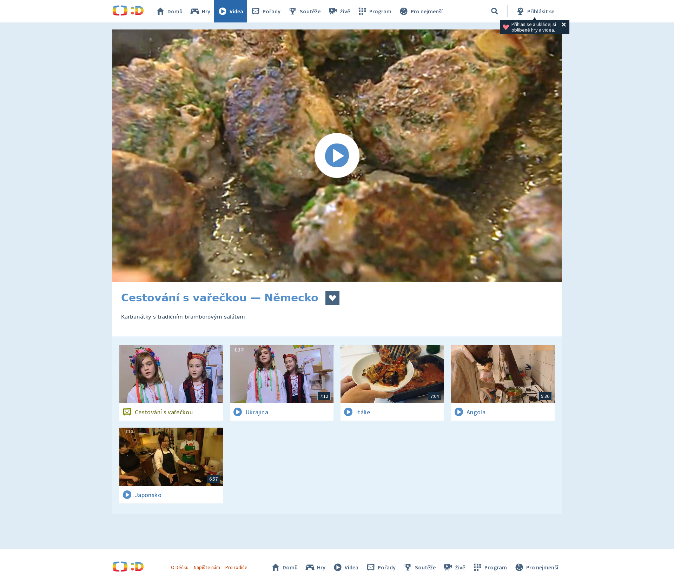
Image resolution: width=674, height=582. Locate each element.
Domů (175, 11)
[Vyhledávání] (494, 11)
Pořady (271, 11)
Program (380, 11)
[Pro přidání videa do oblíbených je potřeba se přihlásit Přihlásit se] (332, 298)
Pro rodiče (236, 567)
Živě (345, 11)
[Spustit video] (337, 155)
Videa (236, 11)
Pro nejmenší (427, 11)
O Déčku (180, 567)
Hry (206, 11)
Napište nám (207, 567)
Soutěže (310, 11)
